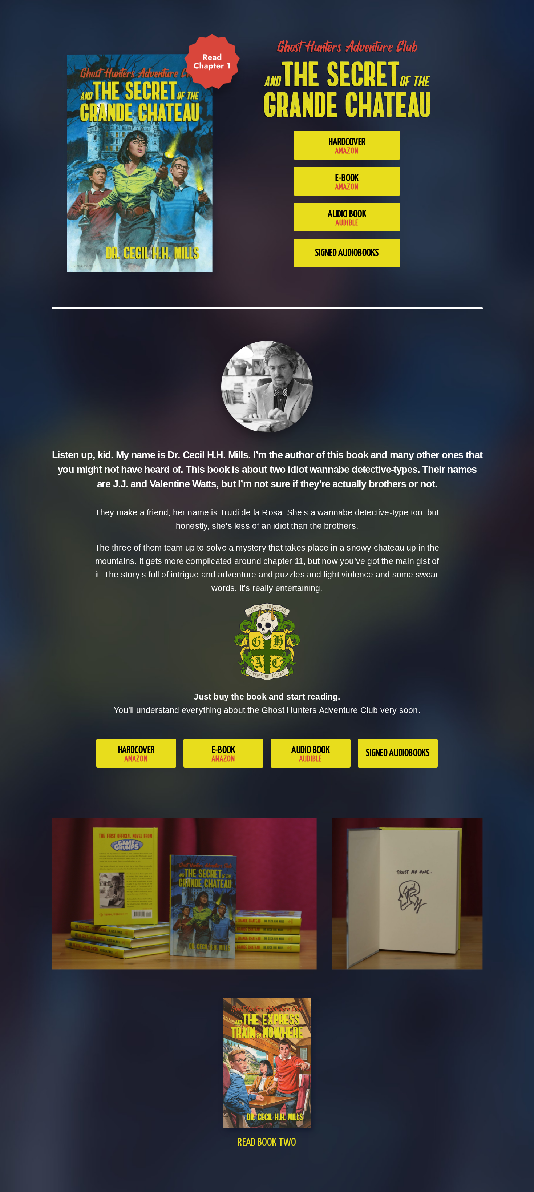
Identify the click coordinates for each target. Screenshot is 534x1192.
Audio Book (347, 218)
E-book (347, 182)
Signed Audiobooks (347, 253)
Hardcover (347, 146)
